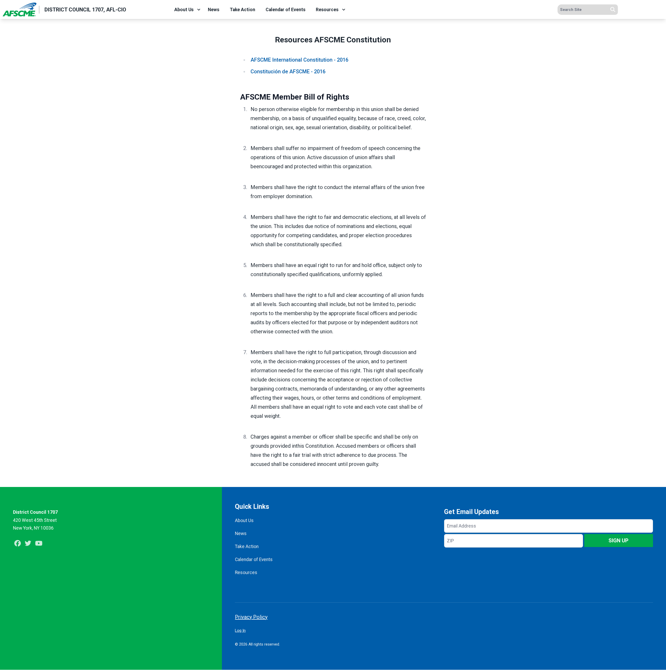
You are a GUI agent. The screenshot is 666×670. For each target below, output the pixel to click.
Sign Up (619, 540)
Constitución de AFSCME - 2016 (288, 71)
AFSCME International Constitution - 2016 (299, 60)
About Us (184, 9)
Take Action (242, 9)
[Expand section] (198, 9)
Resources (327, 9)
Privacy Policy (251, 617)
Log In (240, 630)
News (213, 9)
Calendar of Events (285, 9)
